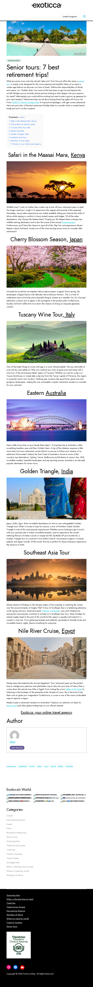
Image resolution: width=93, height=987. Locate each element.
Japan (76, 239)
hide (21, 117)
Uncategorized (13, 862)
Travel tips (11, 849)
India (67, 471)
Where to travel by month (18, 871)
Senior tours (13, 60)
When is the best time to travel (20, 866)
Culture (10, 815)
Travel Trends (12, 858)
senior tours (12, 705)
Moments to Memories (16, 832)
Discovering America (16, 819)
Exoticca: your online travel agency (46, 712)
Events (9, 824)
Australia (56, 393)
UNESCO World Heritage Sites (25, 102)
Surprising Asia (13, 841)
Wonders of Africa (15, 875)
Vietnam (45, 610)
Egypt (68, 631)
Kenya (78, 155)
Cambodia (55, 610)
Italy (69, 314)
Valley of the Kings (74, 689)
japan (53, 766)
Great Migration (68, 222)
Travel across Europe (16, 845)
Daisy (12, 742)
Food (9, 828)
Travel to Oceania (14, 853)
